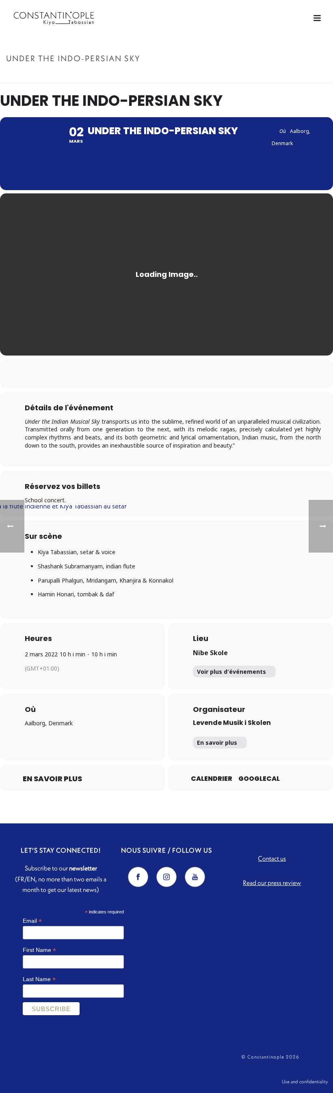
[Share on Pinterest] (176, 374)
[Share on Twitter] (156, 374)
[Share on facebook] (136, 374)
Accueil (237, 75)
